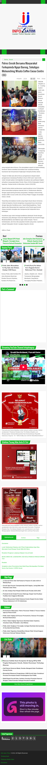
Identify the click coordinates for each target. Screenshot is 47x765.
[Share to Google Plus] (19, 256)
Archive (23, 538)
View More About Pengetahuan (23, 684)
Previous (2, 254)
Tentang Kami (5, 756)
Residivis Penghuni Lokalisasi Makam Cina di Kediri (17, 553)
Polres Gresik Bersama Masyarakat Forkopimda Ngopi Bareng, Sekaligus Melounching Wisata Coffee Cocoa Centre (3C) (23, 69)
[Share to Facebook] (13, 256)
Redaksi (4, 562)
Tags (38, 538)
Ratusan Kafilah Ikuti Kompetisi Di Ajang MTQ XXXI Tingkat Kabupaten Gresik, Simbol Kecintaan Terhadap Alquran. (23, 663)
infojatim (19, 78)
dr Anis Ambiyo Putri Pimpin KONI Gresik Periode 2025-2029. (22, 591)
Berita (6, 59)
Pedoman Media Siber (7, 759)
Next (43, 254)
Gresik (11, 59)
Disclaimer (5, 543)
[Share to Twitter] (16, 256)
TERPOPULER (8, 537)
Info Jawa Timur (5, 753)
